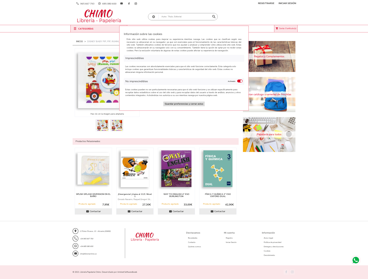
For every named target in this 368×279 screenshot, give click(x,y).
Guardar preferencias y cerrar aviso (184, 103)
